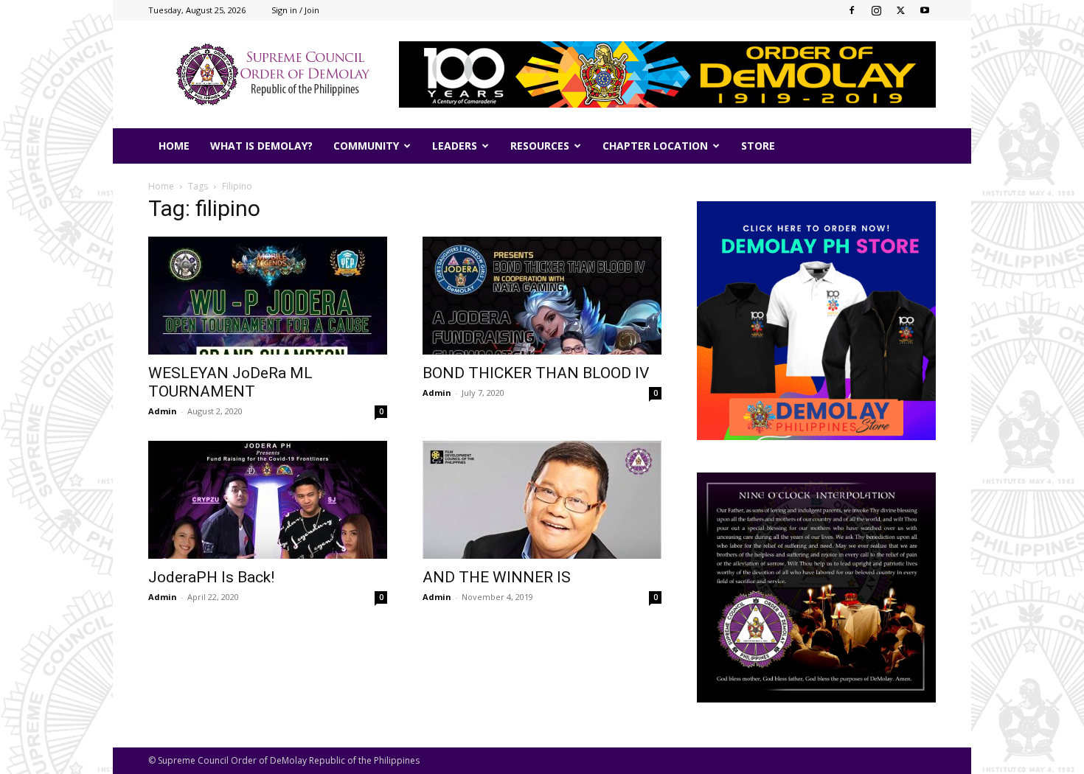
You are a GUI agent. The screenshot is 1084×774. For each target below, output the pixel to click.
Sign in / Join (295, 9)
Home (161, 186)
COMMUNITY (366, 146)
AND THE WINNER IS (497, 577)
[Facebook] (852, 10)
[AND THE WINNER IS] (542, 500)
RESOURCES (539, 146)
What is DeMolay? (261, 146)
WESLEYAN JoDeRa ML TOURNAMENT (230, 382)
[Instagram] (876, 10)
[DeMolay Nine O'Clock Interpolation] (816, 587)
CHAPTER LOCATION (655, 146)
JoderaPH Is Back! (211, 577)
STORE (758, 146)
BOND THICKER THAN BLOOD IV (536, 373)
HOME (174, 146)
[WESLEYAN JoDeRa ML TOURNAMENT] (267, 296)
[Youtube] (925, 10)
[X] (900, 10)
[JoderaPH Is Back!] (267, 500)
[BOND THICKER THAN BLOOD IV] (542, 296)
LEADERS (454, 146)
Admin (162, 410)
